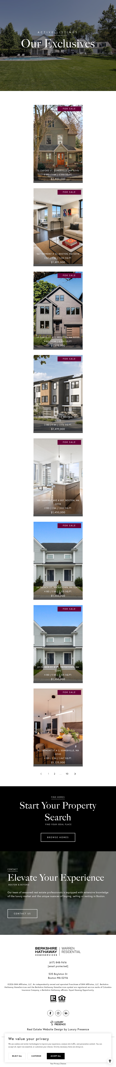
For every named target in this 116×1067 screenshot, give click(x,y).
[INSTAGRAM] (58, 1013)
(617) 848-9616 (58, 962)
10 (67, 773)
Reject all (17, 1056)
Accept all (56, 1056)
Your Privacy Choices (58, 1063)
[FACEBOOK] (50, 1013)
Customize (36, 1056)
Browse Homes (58, 837)
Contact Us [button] (22, 913)
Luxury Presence (78, 1029)
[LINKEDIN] (66, 1013)
